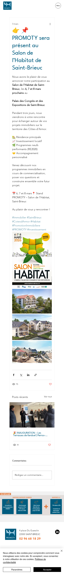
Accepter (47, 569)
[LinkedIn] (57, 532)
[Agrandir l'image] (32, 260)
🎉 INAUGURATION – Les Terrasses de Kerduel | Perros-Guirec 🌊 (29, 434)
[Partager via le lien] (35, 374)
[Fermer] (59, 552)
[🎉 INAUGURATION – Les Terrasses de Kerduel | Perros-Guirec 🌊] (32, 415)
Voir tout (48, 396)
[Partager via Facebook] (13, 374)
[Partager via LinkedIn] (28, 374)
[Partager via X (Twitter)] (20, 374)
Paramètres (16, 569)
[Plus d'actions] (50, 24)
